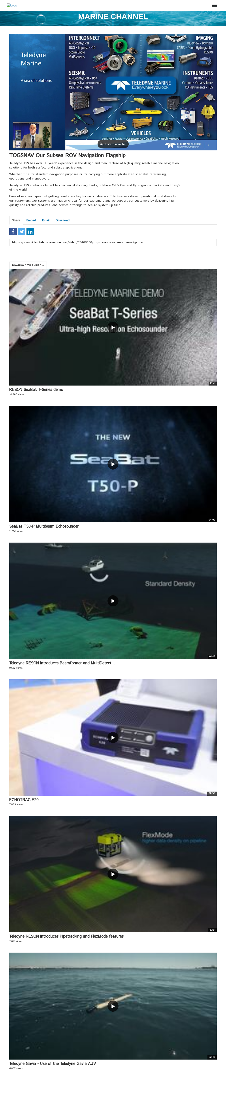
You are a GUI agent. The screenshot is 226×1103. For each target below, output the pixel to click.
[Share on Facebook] (13, 231)
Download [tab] (63, 220)
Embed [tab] (31, 220)
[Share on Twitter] (21, 231)
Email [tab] (45, 220)
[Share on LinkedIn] (30, 231)
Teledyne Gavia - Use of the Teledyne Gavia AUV (52, 1064)
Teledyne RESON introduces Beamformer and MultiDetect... (62, 663)
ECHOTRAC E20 (24, 800)
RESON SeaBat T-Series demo (36, 390)
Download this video (27, 265)
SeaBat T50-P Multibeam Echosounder (44, 526)
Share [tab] (16, 220)
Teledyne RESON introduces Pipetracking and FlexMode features (66, 936)
